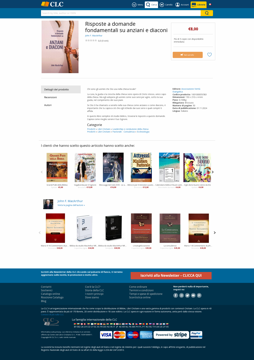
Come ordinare (138, 286)
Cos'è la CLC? (92, 286)
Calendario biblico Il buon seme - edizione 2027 (169, 185)
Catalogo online (50, 294)
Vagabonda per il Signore (85, 185)
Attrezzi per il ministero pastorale (141, 185)
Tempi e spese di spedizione (145, 294)
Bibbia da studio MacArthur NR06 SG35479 (112, 245)
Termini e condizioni (141, 290)
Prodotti (91, 129)
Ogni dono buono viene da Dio (197, 185)
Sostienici (46, 290)
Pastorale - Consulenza (123, 131)
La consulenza (170, 245)
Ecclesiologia (143, 131)
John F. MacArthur (93, 35)
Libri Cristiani (104, 129)
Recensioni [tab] (50, 97)
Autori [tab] (48, 105)
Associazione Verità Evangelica (186, 90)
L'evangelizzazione (141, 245)
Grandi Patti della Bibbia (57, 185)
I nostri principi (94, 294)
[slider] (91, 40)
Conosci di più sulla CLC (52, 314)
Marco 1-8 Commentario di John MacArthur (198, 245)
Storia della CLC (94, 290)
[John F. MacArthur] (48, 204)
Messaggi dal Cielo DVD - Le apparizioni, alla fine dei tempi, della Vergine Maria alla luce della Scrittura (113, 185)
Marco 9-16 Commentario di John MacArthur (55, 245)
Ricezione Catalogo (52, 297)
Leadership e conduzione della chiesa (130, 129)
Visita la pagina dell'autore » (71, 205)
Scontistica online (140, 297)
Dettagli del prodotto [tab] (56, 89)
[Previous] (42, 172)
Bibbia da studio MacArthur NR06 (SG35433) (84, 245)
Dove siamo (92, 297)
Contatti (46, 286)
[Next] (213, 172)
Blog (43, 301)
